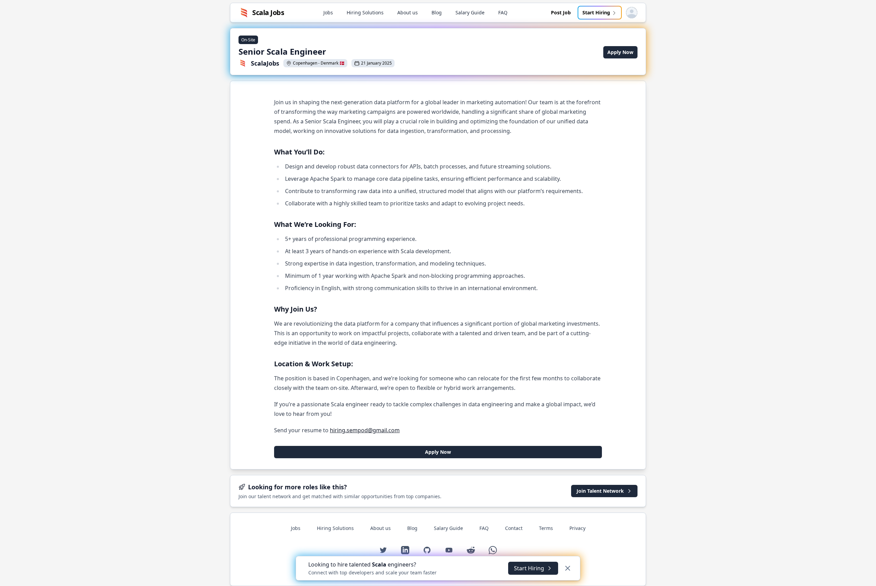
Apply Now (620, 52)
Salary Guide (470, 12)
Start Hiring (596, 12)
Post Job (561, 12)
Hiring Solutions (365, 12)
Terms (546, 528)
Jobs (328, 12)
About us (407, 12)
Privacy (577, 528)
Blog (436, 12)
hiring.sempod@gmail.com (365, 430)
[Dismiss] (568, 568)
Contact (514, 528)
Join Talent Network (600, 491)
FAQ (502, 12)
